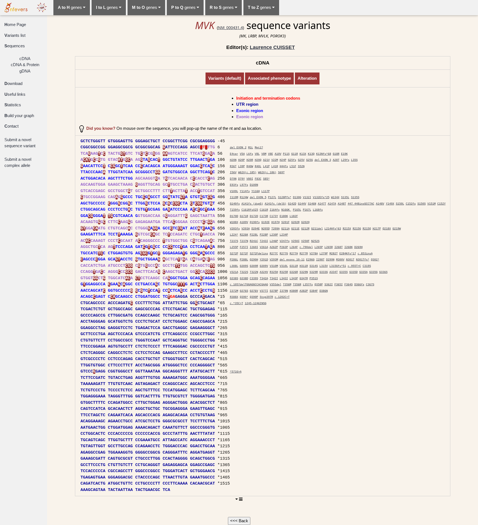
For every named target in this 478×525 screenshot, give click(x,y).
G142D (292, 203)
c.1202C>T (282, 297)
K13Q (311, 154)
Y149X (390, 203)
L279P (323, 253)
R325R (284, 272)
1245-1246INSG (255, 303)
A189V (244, 222)
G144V (302, 203)
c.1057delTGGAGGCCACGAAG (249, 284)
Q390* (244, 297)
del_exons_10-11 (292, 259)
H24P (283, 160)
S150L (400, 203)
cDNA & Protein (25, 64)
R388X (234, 297)
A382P (304, 291)
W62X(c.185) (247, 172)
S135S (355, 197)
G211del (317, 228)
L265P (319, 247)
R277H (294, 253)
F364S (348, 284)
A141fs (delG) (275, 203)
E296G (310, 259)
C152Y (441, 203)
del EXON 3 (323, 160)
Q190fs (255, 222)
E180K (284, 216)
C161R (264, 209)
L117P (265, 191)
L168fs (318, 209)
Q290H (254, 259)
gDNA (24, 71)
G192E (265, 222)
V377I (264, 291)
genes (70, 7)
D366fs (359, 284)
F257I (244, 247)
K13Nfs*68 (323, 154)
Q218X (387, 228)
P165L (297, 209)
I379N (284, 291)
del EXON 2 (238, 147)
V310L (284, 266)
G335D (353, 272)
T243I (264, 241)
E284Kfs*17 (347, 253)
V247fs (285, 241)
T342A (264, 278)
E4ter (234, 154)
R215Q (367, 228)
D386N (323, 291)
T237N (244, 241)
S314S (314, 266)
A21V (266, 160)
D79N (233, 178)
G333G (323, 272)
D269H (358, 247)
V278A (314, 253)
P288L (244, 259)
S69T (281, 172)
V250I (295, 241)
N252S (315, 241)
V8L (257, 154)
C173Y (274, 216)
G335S (343, 272)
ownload (13, 83)
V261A (264, 247)
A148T (342, 203)
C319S (367, 266)
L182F (294, 216)
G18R (336, 154)
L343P (294, 278)
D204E (255, 228)
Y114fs (245, 191)
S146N (312, 203)
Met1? (259, 147)
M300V (340, 259)
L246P (274, 241)
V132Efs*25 (321, 197)
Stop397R (266, 297)
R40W (249, 166)
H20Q (258, 160)
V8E (270, 154)
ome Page (15, 24)
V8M (263, 154)
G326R (294, 272)
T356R (297, 284)
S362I (328, 284)
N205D (265, 228)
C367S (370, 284)
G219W (397, 228)
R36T (233, 166)
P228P (264, 234)
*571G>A (235, 371)
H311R (304, 266)
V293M (274, 259)
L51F (293, 166)
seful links (14, 94)
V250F (305, 241)
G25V (301, 160)
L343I (284, 278)
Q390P (254, 297)
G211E (295, 228)
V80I (249, 178)
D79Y (241, 178)
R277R (304, 253)
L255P (234, 247)
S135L (345, 197)
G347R (304, 278)
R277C (274, 253)
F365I (338, 284)
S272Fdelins (259, 253)
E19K (344, 154)
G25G (309, 160)
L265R (328, 247)
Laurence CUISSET (272, 47)
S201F (285, 222)
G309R (254, 266)
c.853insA (365, 253)
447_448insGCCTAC (361, 203)
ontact (11, 126)
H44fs (284, 166)
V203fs (235, 228)
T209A (275, 228)
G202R (295, 222)
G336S (383, 272)
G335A (363, 272)
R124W (244, 197)
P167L (307, 209)
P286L (234, 259)
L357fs (308, 284)
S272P (234, 253)
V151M (431, 203)
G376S (244, 291)
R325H (274, 272)
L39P (241, 166)
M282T (333, 253)
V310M (274, 266)
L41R (274, 166)
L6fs (249, 154)
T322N (254, 272)
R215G (357, 228)
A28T (336, 160)
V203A (245, 228)
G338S (234, 278)
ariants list (14, 35)
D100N (254, 185)
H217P (377, 228)
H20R (249, 160)
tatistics (12, 104)
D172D (254, 216)
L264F (294, 247)
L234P (284, 234)
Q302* (375, 259)
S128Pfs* (284, 197)
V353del (275, 284)
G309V (264, 266)
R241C (254, 241)
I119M (234, 197)
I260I (254, 247)
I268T (338, 247)
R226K (244, 234)
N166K (286, 209)
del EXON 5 (258, 197)
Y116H (255, 191)
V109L (234, 191)
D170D (234, 216)
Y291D (264, 259)
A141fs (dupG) (252, 203)
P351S (314, 278)
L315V (323, 266)
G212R (305, 228)
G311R (294, 266)
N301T (350, 259)
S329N (304, 272)
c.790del (306, 247)
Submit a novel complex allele (17, 162)
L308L (234, 266)
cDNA (24, 58)
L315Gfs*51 (337, 266)
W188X (234, 222)
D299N (330, 259)
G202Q (305, 222)
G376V (254, 291)
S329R (314, 272)
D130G (297, 197)
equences (14, 45)
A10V (278, 154)
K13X (303, 154)
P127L (272, 197)
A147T (322, 203)
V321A (234, 272)
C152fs (411, 203)
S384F (314, 291)
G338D (244, 278)
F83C (258, 178)
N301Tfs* (362, 259)
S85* (266, 178)
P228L (254, 234)
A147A (332, 203)
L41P (266, 166)
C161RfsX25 (249, 209)
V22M (274, 160)
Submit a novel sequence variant (19, 142)
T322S (244, 272)
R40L (258, 166)
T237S (234, 241)
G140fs (235, 203)
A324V (264, 272)
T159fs (235, 209)
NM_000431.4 (230, 27)
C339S (254, 278)
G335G (373, 272)
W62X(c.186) (267, 172)
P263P (284, 247)
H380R (294, 291)
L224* (234, 234)
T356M (287, 284)
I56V (233, 172)
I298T (320, 259)
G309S (244, 266)
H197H (275, 222)
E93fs (234, 185)
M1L (250, 147)
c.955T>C (354, 266)
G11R (294, 154)
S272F (244, 253)
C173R (264, 216)
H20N (233, 160)
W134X (335, 197)
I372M (234, 291)
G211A (285, 228)
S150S (421, 203)
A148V (380, 203)
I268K (348, 247)
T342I (274, 278)
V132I (307, 197)
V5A (242, 154)
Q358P (319, 284)
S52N (301, 166)
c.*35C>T (236, 303)
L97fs (244, 185)
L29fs (345, 160)
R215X (347, 228)
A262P (274, 247)
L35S (354, 160)
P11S (286, 154)
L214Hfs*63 (332, 228)
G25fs (292, 160)
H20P (241, 160)
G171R (244, 216)
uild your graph (19, 115)
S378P (274, 291)
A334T (333, 272)
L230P (274, 234)
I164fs (275, 209)
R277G (284, 253)
